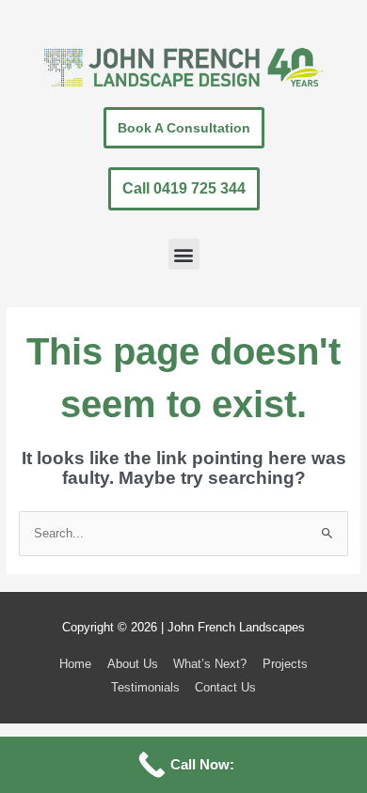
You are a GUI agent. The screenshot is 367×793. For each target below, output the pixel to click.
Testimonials (145, 687)
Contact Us (225, 687)
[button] (183, 254)
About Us (132, 664)
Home (75, 664)
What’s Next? (210, 664)
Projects (285, 664)
